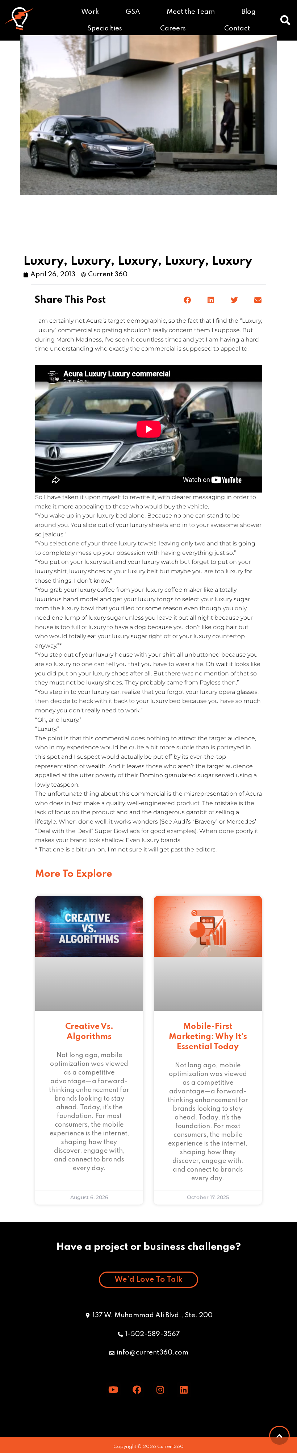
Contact (237, 28)
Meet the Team (191, 12)
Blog (249, 12)
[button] (285, 20)
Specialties (104, 28)
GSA (133, 12)
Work (90, 12)
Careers (173, 28)
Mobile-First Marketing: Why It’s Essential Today (208, 1037)
